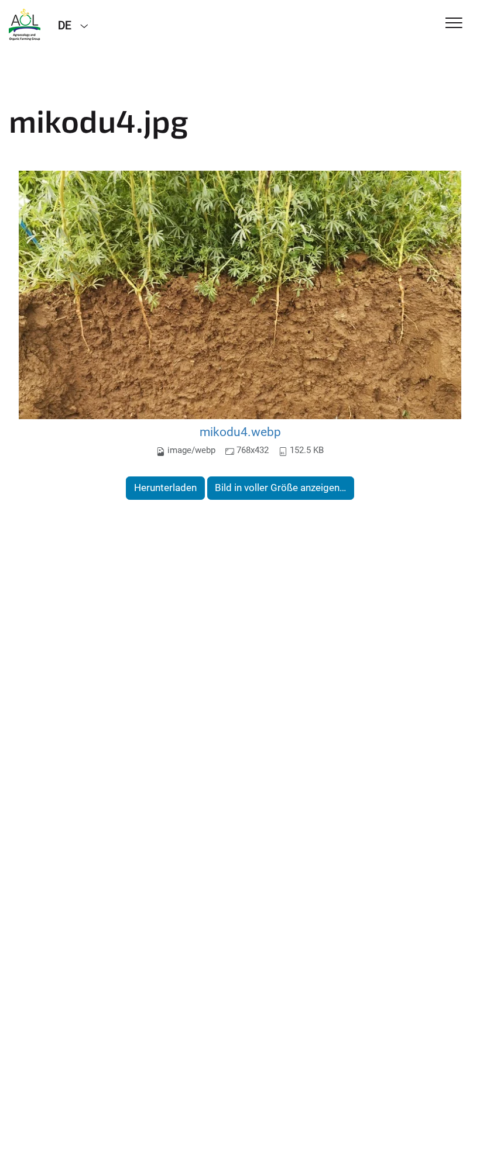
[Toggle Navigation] (453, 24)
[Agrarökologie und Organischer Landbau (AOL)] (24, 24)
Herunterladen (165, 487)
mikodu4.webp (240, 431)
